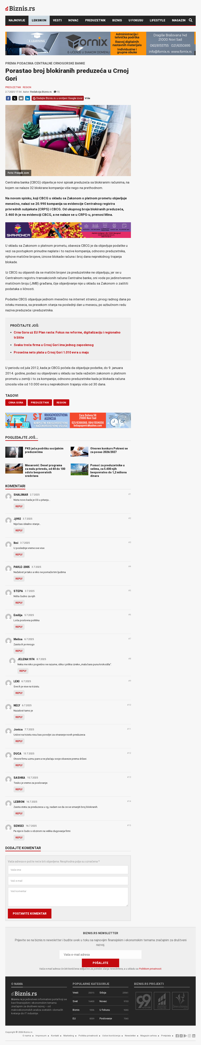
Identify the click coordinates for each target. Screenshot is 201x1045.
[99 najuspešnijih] (144, 1000)
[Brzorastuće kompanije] (162, 1000)
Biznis (117, 20)
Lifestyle (157, 20)
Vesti (57, 20)
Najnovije (17, 20)
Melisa (18, 639)
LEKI (16, 681)
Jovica (18, 729)
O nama (27, 1035)
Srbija (103, 992)
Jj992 (17, 518)
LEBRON (19, 801)
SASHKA (19, 777)
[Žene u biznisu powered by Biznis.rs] (180, 1000)
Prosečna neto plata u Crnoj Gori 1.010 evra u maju (51, 352)
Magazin (178, 20)
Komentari (15, 486)
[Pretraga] (190, 20)
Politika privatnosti (88, 1035)
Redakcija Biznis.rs (41, 91)
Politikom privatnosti (150, 968)
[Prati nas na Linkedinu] (194, 1037)
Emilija (18, 615)
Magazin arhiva (148, 1035)
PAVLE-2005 (22, 567)
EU (74, 1018)
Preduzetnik (95, 20)
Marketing (68, 1035)
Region (27, 87)
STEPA (18, 591)
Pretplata (166, 1035)
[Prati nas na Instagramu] (189, 1037)
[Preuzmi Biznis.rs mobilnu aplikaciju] (181, 1037)
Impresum (41, 1035)
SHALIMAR (21, 494)
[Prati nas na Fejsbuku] (177, 1037)
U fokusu (136, 20)
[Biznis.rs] (24, 993)
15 (58, 91)
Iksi (16, 542)
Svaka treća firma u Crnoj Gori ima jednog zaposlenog (54, 345)
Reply (19, 506)
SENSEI (19, 825)
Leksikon (39, 20)
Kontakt (55, 1035)
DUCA (17, 753)
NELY (17, 705)
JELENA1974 (26, 659)
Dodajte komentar (23, 848)
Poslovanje (106, 1018)
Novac (73, 20)
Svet (75, 1001)
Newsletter (130, 1035)
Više (87, 98)
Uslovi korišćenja (111, 1035)
